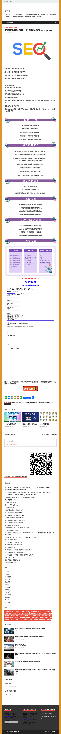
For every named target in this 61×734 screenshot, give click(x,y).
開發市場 (30, 619)
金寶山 (21, 619)
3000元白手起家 (9, 557)
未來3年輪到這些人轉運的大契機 (14, 512)
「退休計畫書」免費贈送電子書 (13, 542)
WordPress (48, 731)
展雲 (30, 615)
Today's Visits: (9, 683)
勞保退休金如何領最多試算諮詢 (13, 544)
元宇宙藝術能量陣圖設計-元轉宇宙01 (15, 520)
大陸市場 (21, 615)
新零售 (16, 617)
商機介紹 (7, 584)
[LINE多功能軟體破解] (12, 422)
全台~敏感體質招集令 (11, 539)
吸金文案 (7, 615)
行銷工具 (7, 619)
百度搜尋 (42, 617)
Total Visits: (8, 686)
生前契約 (7, 592)
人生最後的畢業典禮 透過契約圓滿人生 (15, 515)
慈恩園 (34, 615)
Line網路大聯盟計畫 (10, 562)
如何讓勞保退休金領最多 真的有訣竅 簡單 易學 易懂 (18, 550)
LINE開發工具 (47, 611)
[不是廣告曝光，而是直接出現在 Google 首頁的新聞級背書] (9, 628)
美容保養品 (8, 594)
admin (16, 32)
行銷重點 (7, 597)
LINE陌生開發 (8, 613)
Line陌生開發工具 (26, 402)
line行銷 (6, 27)
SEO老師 (41, 402)
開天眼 (25, 619)
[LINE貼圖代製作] (48, 422)
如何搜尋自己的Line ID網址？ (13, 525)
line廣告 (11, 402)
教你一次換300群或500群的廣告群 (14, 552)
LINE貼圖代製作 (44, 424)
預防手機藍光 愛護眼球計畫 (12, 560)
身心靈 (7, 599)
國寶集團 (13, 615)
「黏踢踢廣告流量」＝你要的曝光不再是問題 (17, 527)
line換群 (12, 611)
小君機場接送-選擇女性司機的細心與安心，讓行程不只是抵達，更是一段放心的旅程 (27, 492)
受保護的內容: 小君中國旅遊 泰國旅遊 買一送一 (17, 489)
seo (32, 402)
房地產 (38, 615)
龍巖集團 (49, 619)
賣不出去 (13, 619)
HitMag (54, 731)
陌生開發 (51, 402)
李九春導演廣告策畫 (10, 500)
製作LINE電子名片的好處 (29, 424)
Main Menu (10, 22)
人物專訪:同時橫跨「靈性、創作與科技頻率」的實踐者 (19, 497)
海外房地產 (22, 617)
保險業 (50, 613)
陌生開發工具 (7, 404)
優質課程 (7, 582)
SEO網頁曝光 (36, 402)
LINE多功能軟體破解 (10, 424)
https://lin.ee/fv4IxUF (46, 713)
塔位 (17, 615)
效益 (50, 615)
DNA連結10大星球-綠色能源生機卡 (14, 517)
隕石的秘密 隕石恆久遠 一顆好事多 (14, 522)
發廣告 (33, 617)
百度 (37, 617)
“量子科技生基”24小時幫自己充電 (14, 510)
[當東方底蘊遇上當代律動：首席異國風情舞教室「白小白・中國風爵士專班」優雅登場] (9, 653)
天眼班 (26, 615)
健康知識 (7, 579)
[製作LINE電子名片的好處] (30, 422)
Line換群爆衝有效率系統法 (12, 530)
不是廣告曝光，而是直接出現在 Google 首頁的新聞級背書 (20, 495)
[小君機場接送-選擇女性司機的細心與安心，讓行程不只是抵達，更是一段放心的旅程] (9, 670)
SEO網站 (27, 613)
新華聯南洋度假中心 (9, 617)
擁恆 (46, 615)
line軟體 (10, 27)
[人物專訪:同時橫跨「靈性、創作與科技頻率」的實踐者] (9, 637)
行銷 (51, 617)
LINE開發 (20, 402)
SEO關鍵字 (15, 27)
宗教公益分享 (8, 587)
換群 (43, 615)
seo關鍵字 (46, 402)
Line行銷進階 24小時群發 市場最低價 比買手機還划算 (19, 555)
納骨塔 (46, 617)
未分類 (7, 589)
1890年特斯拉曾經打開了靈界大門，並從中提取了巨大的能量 (21, 537)
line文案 (17, 611)
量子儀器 (7, 602)
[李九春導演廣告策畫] (9, 645)
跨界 (17, 619)
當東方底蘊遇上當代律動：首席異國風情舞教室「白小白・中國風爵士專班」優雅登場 (27, 487)
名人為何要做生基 (10, 547)
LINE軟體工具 (34, 611)
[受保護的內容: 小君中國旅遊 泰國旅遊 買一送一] (9, 661)
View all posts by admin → (12, 444)
